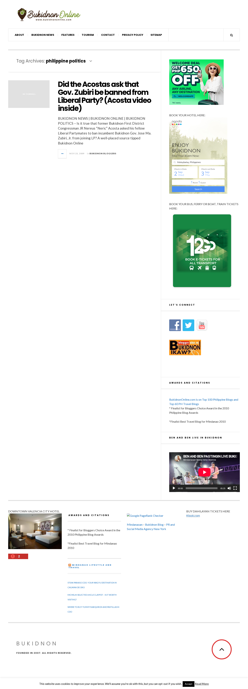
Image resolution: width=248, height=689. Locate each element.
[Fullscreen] (235, 488)
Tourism (88, 35)
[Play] (174, 488)
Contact (108, 35)
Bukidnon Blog (154, 524)
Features (67, 35)
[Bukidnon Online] (49, 14)
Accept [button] (188, 683)
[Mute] (229, 488)
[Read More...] (62, 153)
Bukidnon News (42, 35)
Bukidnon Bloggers (103, 153)
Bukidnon (37, 643)
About (19, 35)
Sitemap (156, 35)
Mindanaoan (135, 524)
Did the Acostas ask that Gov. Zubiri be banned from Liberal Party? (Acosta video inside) (104, 96)
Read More (202, 683)
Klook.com (193, 515)
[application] (204, 472)
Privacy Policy (132, 35)
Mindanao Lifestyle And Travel (90, 566)
